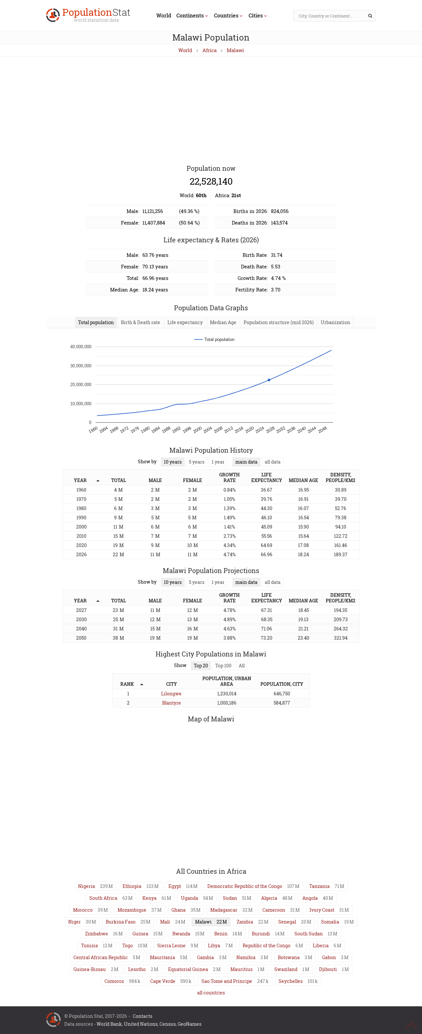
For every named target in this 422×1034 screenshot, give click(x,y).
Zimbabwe (96, 933)
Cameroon (273, 910)
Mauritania (162, 957)
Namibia (246, 957)
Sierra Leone (171, 945)
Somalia (330, 922)
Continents (190, 15)
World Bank (109, 1024)
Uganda (189, 898)
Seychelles (291, 981)
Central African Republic (101, 957)
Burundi (261, 933)
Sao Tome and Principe (226, 981)
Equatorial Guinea (188, 969)
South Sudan (308, 933)
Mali (165, 922)
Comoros (114, 981)
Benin (220, 933)
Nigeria (86, 886)
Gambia (205, 957)
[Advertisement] (211, 111)
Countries (226, 15)
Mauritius (241, 969)
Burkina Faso (121, 922)
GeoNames (189, 1024)
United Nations (141, 1024)
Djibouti (328, 969)
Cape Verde (162, 981)
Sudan (230, 898)
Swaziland (285, 969)
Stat (96, 15)
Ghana (178, 910)
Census (168, 1024)
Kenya (149, 898)
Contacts (142, 1016)
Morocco (83, 910)
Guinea (140, 933)
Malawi (235, 50)
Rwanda (181, 933)
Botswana (289, 957)
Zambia (245, 922)
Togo (127, 945)
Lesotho (137, 969)
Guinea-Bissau (90, 969)
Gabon (329, 957)
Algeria (269, 898)
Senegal (287, 922)
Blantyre (171, 703)
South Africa (103, 898)
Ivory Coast (322, 910)
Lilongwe (171, 693)
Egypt (174, 886)
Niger (74, 922)
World (163, 15)
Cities (256, 15)
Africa (209, 50)
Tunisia (89, 945)
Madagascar (223, 910)
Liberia (321, 945)
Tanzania (319, 886)
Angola (310, 898)
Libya (214, 945)
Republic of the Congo (266, 945)
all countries (211, 992)
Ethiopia (132, 886)
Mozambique (132, 910)
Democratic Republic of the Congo (244, 886)
